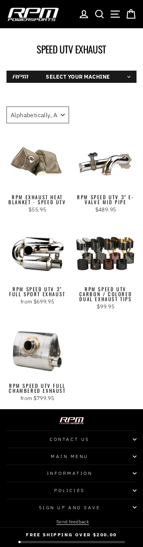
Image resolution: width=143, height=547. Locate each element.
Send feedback (72, 521)
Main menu (69, 456)
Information (70, 473)
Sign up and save (70, 507)
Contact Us (69, 439)
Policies (69, 490)
